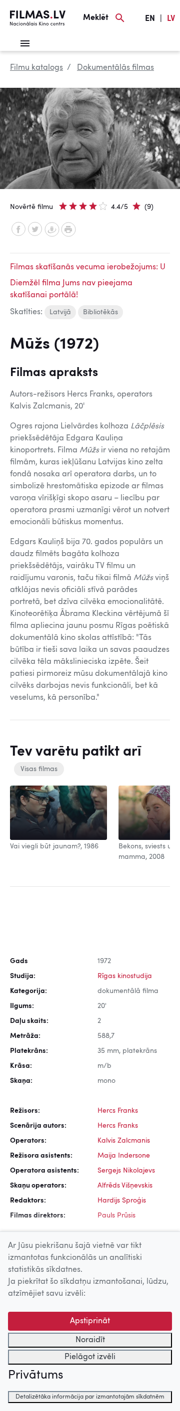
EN (150, 19)
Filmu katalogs (36, 68)
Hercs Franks (118, 1110)
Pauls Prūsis (117, 1215)
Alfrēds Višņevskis (125, 1185)
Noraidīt (90, 1340)
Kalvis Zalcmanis (124, 1140)
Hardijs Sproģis (122, 1200)
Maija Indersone (124, 1155)
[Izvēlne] (25, 43)
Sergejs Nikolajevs (126, 1170)
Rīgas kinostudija (125, 976)
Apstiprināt (90, 1321)
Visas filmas (39, 769)
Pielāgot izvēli (90, 1357)
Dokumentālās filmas (115, 68)
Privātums (35, 1376)
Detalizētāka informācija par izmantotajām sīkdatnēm (90, 1397)
